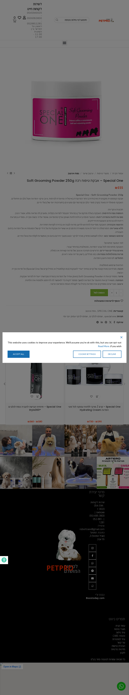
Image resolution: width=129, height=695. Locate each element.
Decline (112, 354)
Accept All (18, 354)
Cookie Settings (87, 354)
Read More (103, 346)
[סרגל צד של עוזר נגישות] (4, 560)
